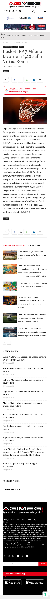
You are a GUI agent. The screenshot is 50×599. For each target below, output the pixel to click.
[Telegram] (13, 11)
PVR (17, 35)
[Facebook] (4, 11)
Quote (43, 35)
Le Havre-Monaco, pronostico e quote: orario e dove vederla (23, 381)
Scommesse (15, 42)
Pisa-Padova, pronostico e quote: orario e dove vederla (23, 427)
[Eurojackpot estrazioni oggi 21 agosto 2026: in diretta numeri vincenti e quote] (10, 286)
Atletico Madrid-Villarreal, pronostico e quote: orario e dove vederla (22, 404)
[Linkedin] (10, 11)
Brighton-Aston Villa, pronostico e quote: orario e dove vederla (24, 439)
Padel (24, 35)
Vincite (10, 35)
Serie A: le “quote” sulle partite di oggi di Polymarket (20, 465)
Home (5, 42)
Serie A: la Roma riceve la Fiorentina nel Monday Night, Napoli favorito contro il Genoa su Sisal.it (32, 318)
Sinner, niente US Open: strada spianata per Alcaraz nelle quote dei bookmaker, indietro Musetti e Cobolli (32, 332)
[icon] (14, 585)
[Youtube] (20, 11)
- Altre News (34, 245)
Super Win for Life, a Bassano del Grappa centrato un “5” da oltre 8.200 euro (32, 255)
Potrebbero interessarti (14, 245)
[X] (16, 11)
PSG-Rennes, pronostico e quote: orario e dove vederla (23, 369)
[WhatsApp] (27, 79)
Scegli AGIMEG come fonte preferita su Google (22, 90)
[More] (40, 79)
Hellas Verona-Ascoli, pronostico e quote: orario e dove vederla (24, 416)
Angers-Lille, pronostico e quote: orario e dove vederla (23, 393)
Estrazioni (33, 35)
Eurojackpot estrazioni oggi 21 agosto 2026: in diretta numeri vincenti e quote (32, 286)
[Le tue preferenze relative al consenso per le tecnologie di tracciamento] (45, 594)
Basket (25, 42)
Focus (21, 47)
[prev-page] (4, 343)
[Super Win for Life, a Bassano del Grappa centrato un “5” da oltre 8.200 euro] (10, 255)
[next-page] (9, 343)
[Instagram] (7, 11)
